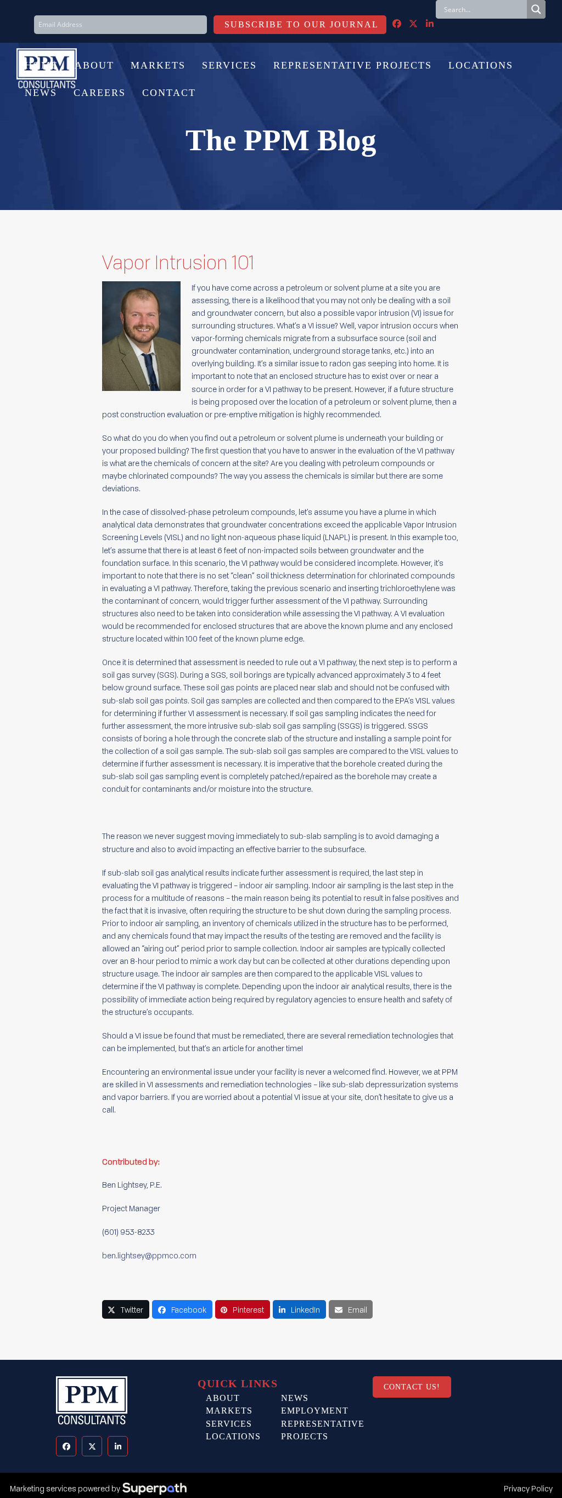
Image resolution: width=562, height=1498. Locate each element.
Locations (233, 1436)
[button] (126, 1309)
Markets (229, 1410)
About (223, 1398)
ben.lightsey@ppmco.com (149, 1255)
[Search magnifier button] (536, 9)
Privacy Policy (528, 1488)
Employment (315, 1410)
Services (229, 1423)
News (294, 1398)
